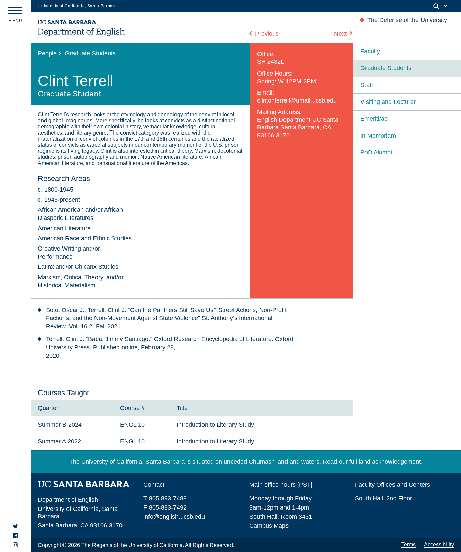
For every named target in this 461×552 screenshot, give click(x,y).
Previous (267, 33)
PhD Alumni (376, 152)
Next (340, 33)
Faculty (370, 51)
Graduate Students (90, 53)
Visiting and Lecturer (388, 101)
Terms (408, 544)
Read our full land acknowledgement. (373, 461)
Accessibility (439, 544)
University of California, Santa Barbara (77, 6)
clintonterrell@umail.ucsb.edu (297, 100)
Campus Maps (269, 525)
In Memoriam (378, 135)
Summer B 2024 (60, 424)
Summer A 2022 (59, 441)
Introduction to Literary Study (215, 424)
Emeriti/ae (374, 118)
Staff (366, 84)
